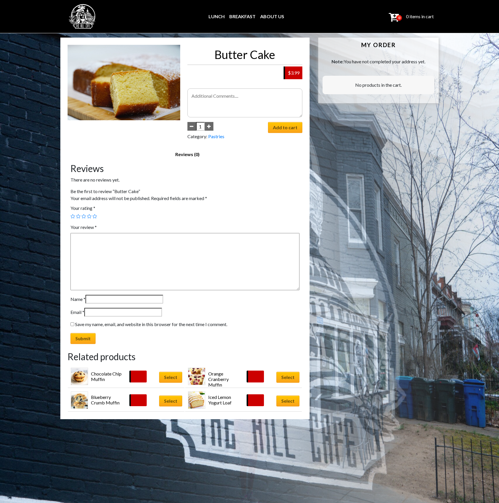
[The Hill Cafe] (82, 16)
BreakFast (242, 16)
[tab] (187, 154)
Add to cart (285, 127)
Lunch (216, 16)
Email (77, 312)
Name (77, 299)
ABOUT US (272, 16)
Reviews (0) (187, 154)
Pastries (216, 136)
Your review (83, 227)
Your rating (82, 208)
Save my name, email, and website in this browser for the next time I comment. (151, 324)
